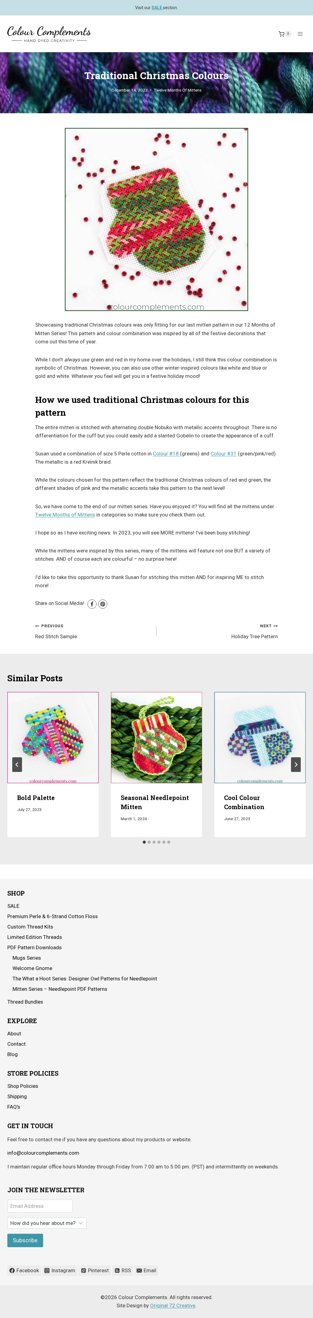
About (14, 1033)
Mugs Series (27, 958)
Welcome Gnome (32, 968)
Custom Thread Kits (30, 927)
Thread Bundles (25, 1002)
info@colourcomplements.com (43, 1153)
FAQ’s (13, 1107)
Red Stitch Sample (56, 631)
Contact (16, 1044)
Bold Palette (36, 798)
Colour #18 (166, 454)
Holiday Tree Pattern (254, 631)
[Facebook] (92, 604)
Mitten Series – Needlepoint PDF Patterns (60, 989)
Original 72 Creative (172, 1305)
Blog (12, 1054)
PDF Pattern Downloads (34, 947)
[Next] (296, 764)
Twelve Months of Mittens (65, 515)
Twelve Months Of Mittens (177, 90)
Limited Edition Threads (34, 937)
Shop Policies (22, 1086)
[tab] (144, 842)
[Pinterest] (102, 604)
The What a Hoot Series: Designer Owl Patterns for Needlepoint (85, 979)
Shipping (17, 1096)
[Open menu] (300, 34)
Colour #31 (224, 454)
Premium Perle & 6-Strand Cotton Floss (52, 916)
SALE (13, 906)
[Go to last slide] (17, 764)
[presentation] (53, 737)
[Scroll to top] (291, 1308)
